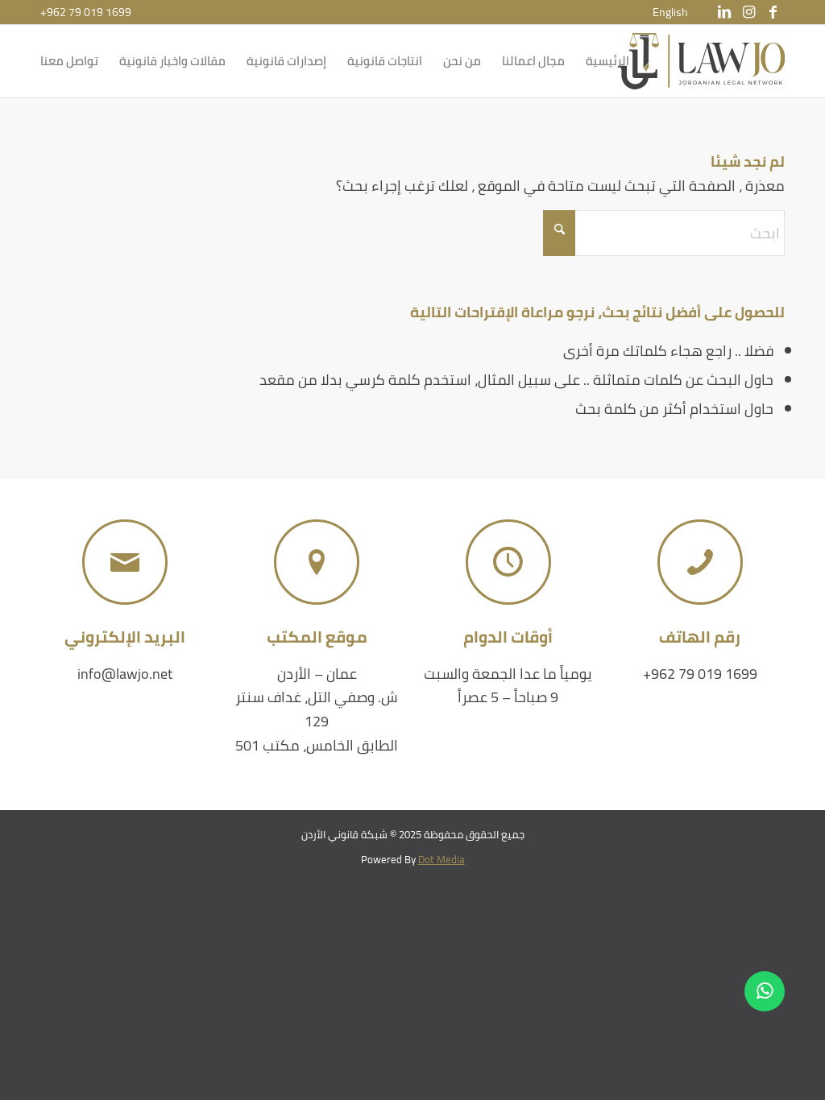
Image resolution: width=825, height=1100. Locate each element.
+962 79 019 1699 (85, 12)
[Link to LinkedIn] (724, 12)
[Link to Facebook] (773, 12)
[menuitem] (670, 12)
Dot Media (441, 859)
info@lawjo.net (124, 673)
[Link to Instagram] (748, 12)
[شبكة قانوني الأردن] (701, 61)
